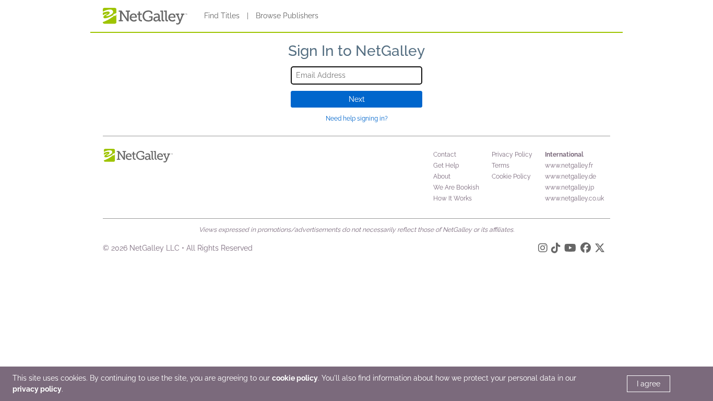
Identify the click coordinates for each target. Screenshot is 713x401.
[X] (600, 249)
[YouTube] (570, 249)
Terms (500, 165)
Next (357, 99)
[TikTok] (556, 249)
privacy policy (37, 389)
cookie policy (295, 378)
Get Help (446, 165)
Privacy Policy (512, 154)
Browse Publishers (287, 15)
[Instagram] (543, 249)
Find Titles (222, 15)
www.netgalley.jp (569, 187)
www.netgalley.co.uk (574, 198)
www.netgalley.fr (569, 165)
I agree (648, 384)
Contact (444, 154)
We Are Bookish (456, 187)
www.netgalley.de (570, 176)
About (441, 176)
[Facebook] (585, 249)
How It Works (452, 198)
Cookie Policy (511, 176)
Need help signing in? (357, 118)
